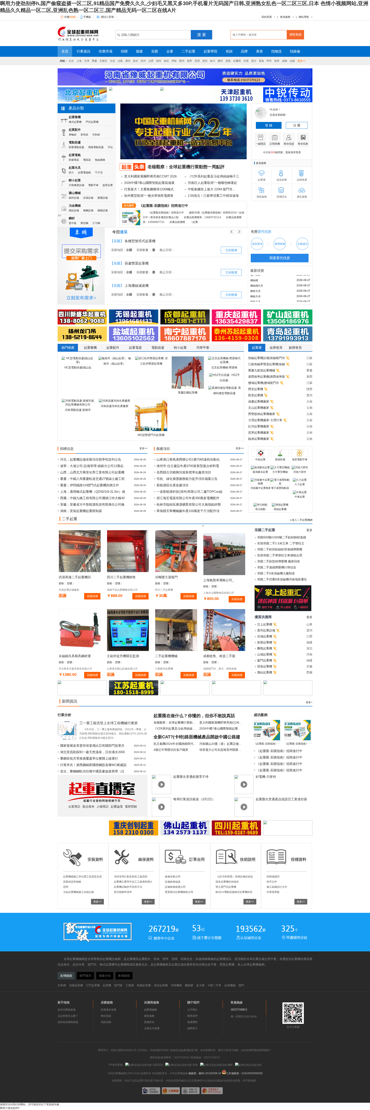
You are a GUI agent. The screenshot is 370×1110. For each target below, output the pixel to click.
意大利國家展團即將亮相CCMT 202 (223, 722)
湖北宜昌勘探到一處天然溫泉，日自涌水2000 (92, 752)
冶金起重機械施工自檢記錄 (78, 892)
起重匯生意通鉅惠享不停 (191, 776)
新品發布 (88, 806)
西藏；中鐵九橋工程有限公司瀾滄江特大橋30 (92, 498)
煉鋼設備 (88, 210)
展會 (259, 51)
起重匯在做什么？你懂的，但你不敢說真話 (194, 715)
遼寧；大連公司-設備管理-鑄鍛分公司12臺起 (92, 466)
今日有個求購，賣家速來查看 (282, 152)
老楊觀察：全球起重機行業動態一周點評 (186, 166)
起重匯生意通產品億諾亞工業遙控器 (281, 799)
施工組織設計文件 (277, 886)
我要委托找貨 (279, 258)
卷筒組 (84, 134)
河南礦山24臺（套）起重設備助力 (222, 743)
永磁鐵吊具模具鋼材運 (75, 656)
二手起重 (188, 51)
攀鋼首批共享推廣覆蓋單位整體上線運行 (89, 758)
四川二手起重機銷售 (121, 577)
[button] (181, 156)
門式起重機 (92, 121)
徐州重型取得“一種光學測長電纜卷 (148, 195)
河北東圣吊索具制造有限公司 (75, 668)
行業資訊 (83, 51)
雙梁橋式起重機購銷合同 (179, 892)
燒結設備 (74, 210)
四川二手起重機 (164, 589)
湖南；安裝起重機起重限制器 (81, 511)
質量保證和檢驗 (72, 881)
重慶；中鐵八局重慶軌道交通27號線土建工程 (92, 479)
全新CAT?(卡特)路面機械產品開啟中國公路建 (197, 736)
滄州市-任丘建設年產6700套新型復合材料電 (188, 466)
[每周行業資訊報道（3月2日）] (162, 815)
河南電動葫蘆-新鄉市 (78, 410)
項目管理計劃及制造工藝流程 (130, 876)
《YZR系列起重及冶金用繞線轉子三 (213, 176)
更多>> (301, 60)
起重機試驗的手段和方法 (128, 886)
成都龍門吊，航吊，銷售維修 (220, 668)
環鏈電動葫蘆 (96, 147)
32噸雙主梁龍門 (166, 577)
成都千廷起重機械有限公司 (122, 589)
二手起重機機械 (166, 656)
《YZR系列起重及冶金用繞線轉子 (176, 728)
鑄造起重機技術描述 (227, 881)
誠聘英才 (192, 1028)
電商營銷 (131, 806)
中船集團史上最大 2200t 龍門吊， (212, 189)
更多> (309, 702)
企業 (169, 51)
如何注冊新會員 (67, 1009)
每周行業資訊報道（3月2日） (194, 799)
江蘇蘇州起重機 (164, 668)
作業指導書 (273, 892)
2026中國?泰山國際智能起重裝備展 (149, 183)
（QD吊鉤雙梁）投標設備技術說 (234, 876)
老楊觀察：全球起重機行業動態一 (176, 722)
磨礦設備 (102, 197)
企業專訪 (74, 806)
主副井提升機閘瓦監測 (123, 656)
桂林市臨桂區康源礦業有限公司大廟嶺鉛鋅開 (189, 504)
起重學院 (210, 51)
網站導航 (304, 16)
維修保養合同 (172, 876)
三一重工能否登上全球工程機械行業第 (108, 723)
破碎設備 (74, 197)
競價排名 (149, 1022)
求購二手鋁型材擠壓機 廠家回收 (278, 561)
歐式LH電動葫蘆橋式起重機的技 (234, 892)
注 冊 (296, 125)
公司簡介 (192, 1009)
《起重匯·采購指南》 (266, 743)
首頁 (64, 51)
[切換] (72, 16)
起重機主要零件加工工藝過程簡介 (133, 881)
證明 (65, 886)
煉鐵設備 (102, 210)
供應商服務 (151, 1002)
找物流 (276, 51)
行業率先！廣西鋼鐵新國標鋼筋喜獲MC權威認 (93, 765)
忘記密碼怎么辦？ (68, 1015)
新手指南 (64, 1002)
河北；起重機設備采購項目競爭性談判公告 (90, 459)
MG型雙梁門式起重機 (151, 435)
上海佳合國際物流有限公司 (218, 592)
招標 (124, 51)
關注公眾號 (108, 16)
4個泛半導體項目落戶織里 (171, 749)
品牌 (244, 51)
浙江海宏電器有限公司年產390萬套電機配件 (188, 498)
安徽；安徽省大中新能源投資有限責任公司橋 (92, 504)
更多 (309, 530)
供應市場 (105, 51)
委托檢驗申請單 (123, 892)
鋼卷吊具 (255, 283)
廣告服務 (149, 1015)
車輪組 (72, 134)
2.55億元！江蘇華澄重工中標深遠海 (213, 195)
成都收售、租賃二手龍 (219, 656)
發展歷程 (192, 1022)
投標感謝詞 (273, 876)
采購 (154, 51)
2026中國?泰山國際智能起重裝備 (221, 728)
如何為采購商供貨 (68, 1022)
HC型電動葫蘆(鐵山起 (77, 367)
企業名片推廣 (152, 1028)
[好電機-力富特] (245, 793)
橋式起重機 (75, 121)
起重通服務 (150, 1009)
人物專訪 (103, 806)
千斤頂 (99, 172)
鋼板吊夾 (255, 289)
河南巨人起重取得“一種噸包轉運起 (212, 183)
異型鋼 (84, 223)
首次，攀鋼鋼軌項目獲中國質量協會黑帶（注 (92, 771)
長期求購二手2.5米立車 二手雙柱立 (280, 543)
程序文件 (272, 881)
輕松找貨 (106, 1015)
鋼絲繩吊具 (256, 278)
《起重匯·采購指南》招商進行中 (279, 751)
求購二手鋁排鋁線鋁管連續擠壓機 (279, 549)
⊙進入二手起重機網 (301, 519)
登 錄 (268, 125)
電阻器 (87, 159)
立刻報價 (231, 250)
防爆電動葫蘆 (76, 147)
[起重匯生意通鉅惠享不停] (162, 793)
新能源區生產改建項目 (173, 485)
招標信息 (67, 449)
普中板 (72, 223)
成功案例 (260, 715)
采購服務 (107, 1002)
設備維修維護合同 (175, 886)
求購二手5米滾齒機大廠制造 (276, 573)
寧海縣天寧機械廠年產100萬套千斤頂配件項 (188, 511)
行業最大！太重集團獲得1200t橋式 (149, 189)
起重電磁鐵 (84, 172)
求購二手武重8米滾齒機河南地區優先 (282, 579)
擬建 (139, 51)
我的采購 (106, 1022)
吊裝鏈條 (255, 299)
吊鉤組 (96, 134)
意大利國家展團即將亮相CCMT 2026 (150, 176)
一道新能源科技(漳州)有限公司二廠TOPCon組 (189, 491)
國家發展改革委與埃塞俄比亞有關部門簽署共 (92, 745)
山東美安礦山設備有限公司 (122, 668)
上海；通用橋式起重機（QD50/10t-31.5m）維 (92, 491)
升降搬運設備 (76, 185)
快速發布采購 (108, 1009)
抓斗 (71, 172)
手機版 (88, 16)
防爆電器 (74, 159)
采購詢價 (92, 596)
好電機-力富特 (266, 776)
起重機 (107, 985)
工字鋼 (96, 223)
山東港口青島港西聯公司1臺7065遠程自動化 (188, 459)
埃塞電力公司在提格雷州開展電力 (221, 749)
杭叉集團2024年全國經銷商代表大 (176, 743)
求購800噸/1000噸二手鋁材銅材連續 (281, 537)
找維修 (295, 51)
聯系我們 (192, 1015)
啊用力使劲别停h (9, 1108)
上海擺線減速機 (137, 241)
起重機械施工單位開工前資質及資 (82, 876)
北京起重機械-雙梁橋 (224, 367)
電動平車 (93, 185)
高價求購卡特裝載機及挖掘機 (147, 285)
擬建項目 (163, 449)
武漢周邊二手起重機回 (75, 577)
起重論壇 (117, 806)
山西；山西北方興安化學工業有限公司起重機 (92, 472)
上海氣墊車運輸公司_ (218, 580)
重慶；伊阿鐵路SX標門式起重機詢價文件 (89, 485)
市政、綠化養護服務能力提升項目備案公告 (187, 479)
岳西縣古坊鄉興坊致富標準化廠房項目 (184, 472)
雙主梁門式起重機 (226, 886)
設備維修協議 (172, 881)
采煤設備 (88, 197)
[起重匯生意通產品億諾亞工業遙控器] (245, 815)
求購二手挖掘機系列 (140, 263)
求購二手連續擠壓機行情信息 (276, 567)
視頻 (229, 51)
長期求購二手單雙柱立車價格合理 (279, 555)
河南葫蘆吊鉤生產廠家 (114, 406)
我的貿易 (266, 16)
